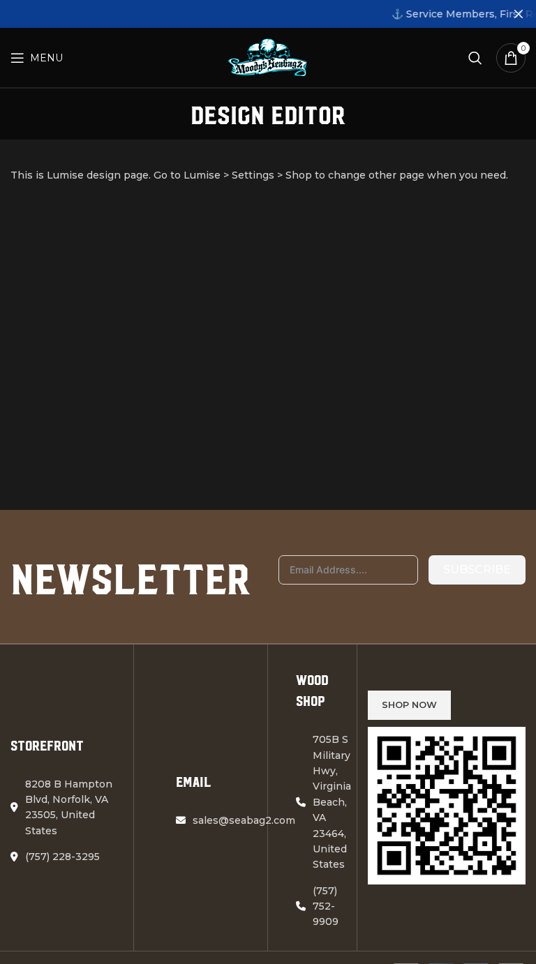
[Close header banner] (518, 14)
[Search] (475, 58)
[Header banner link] (247, 14)
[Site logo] (268, 56)
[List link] (66, 856)
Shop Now (409, 704)
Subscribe (477, 569)
